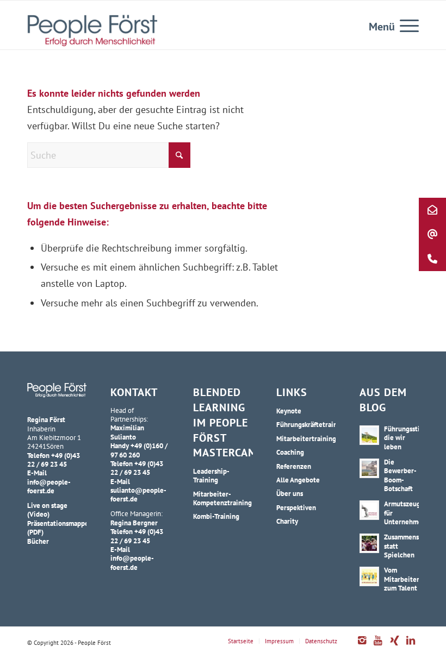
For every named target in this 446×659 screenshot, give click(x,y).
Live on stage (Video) (47, 509)
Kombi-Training (216, 516)
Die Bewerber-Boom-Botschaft (400, 475)
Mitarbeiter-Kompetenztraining (222, 498)
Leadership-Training (211, 475)
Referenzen (293, 466)
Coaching (290, 452)
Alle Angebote (298, 479)
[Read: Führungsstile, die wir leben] (369, 435)
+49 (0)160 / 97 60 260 (139, 450)
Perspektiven (296, 507)
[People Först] (92, 30)
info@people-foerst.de (49, 486)
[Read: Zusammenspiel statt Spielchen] (369, 543)
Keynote (288, 410)
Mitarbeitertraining (306, 438)
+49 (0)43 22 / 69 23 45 (53, 459)
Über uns (289, 493)
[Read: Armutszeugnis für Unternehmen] (369, 510)
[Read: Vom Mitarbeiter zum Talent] (369, 576)
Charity (287, 521)
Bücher (38, 541)
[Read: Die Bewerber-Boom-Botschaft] (369, 468)
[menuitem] (404, 25)
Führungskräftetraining (306, 424)
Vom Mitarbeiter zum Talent (401, 579)
